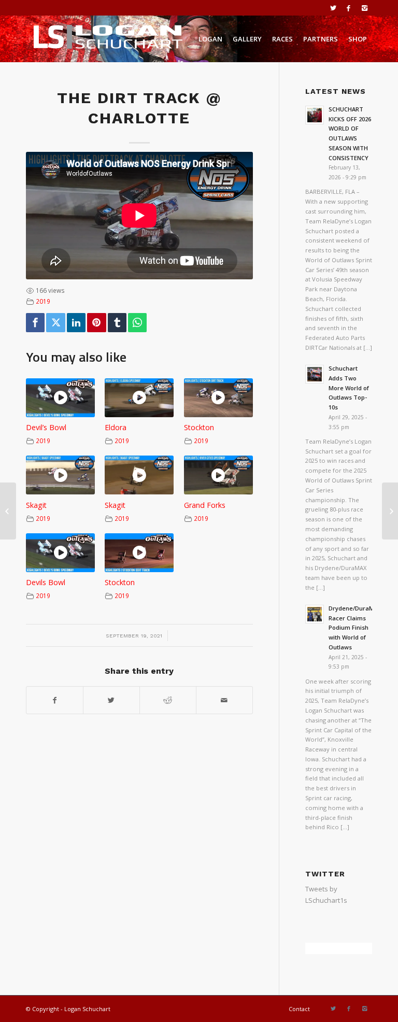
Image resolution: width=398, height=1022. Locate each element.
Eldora (115, 427)
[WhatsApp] (137, 322)
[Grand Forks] (390, 511)
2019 (43, 301)
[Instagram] (364, 8)
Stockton (199, 427)
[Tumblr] (117, 322)
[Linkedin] (76, 322)
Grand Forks (204, 505)
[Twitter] (332, 8)
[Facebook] (348, 8)
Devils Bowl (45, 582)
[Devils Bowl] (8, 511)
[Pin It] (96, 322)
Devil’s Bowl (46, 427)
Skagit (36, 505)
